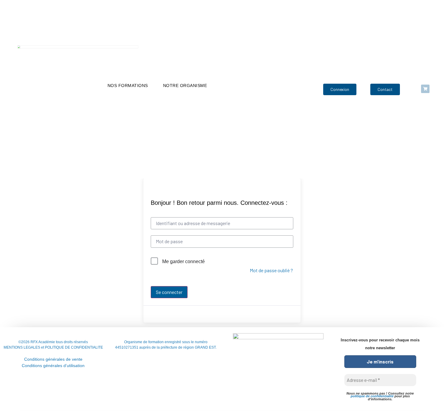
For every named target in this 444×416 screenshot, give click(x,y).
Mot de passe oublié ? (271, 270)
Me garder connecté (183, 261)
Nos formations (128, 85)
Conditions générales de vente (53, 359)
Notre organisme (185, 85)
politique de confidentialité (372, 396)
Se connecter (169, 292)
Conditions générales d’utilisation (53, 365)
